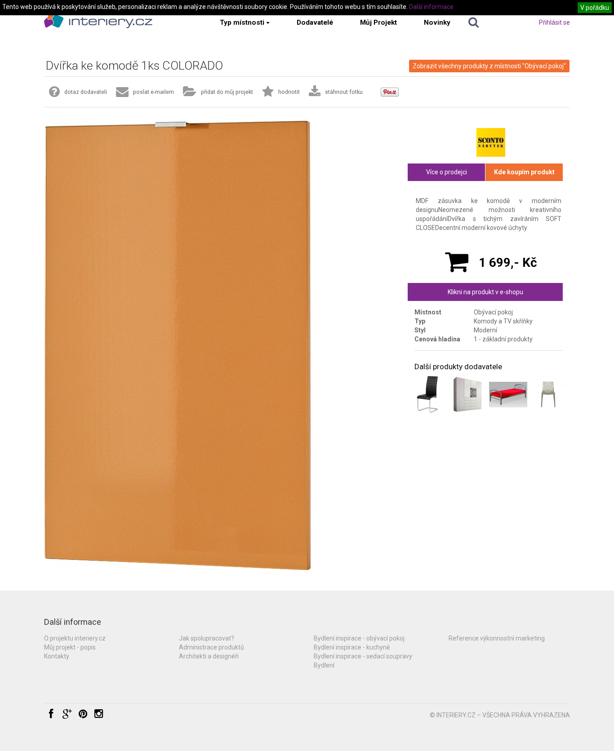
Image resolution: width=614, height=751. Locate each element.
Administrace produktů (211, 647)
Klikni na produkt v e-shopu (485, 292)
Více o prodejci (446, 172)
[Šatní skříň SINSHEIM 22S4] (468, 395)
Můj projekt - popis (70, 647)
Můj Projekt (378, 22)
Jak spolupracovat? (206, 638)
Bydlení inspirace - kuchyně (352, 647)
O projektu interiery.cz (75, 638)
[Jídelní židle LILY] (427, 395)
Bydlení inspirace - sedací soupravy (363, 656)
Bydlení (324, 665)
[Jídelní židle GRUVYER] (548, 395)
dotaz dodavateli (85, 91)
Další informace (431, 6)
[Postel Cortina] (508, 395)
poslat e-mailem (153, 91)
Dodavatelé (315, 22)
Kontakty (56, 656)
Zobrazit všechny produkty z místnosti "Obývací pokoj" (489, 66)
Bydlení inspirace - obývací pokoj (359, 638)
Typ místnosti (242, 22)
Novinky (437, 22)
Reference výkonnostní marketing (497, 638)
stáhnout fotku (344, 91)
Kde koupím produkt (524, 172)
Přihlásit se (554, 22)
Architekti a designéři (209, 656)
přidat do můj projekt (227, 91)
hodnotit (289, 91)
